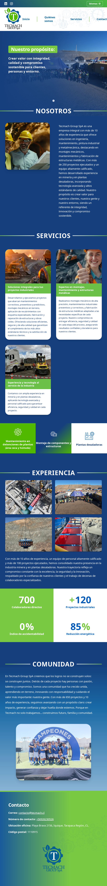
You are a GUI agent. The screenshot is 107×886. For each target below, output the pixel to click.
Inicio (26, 19)
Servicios (76, 19)
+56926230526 (45, 819)
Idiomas (93, 3)
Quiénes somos (49, 19)
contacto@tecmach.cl (31, 813)
